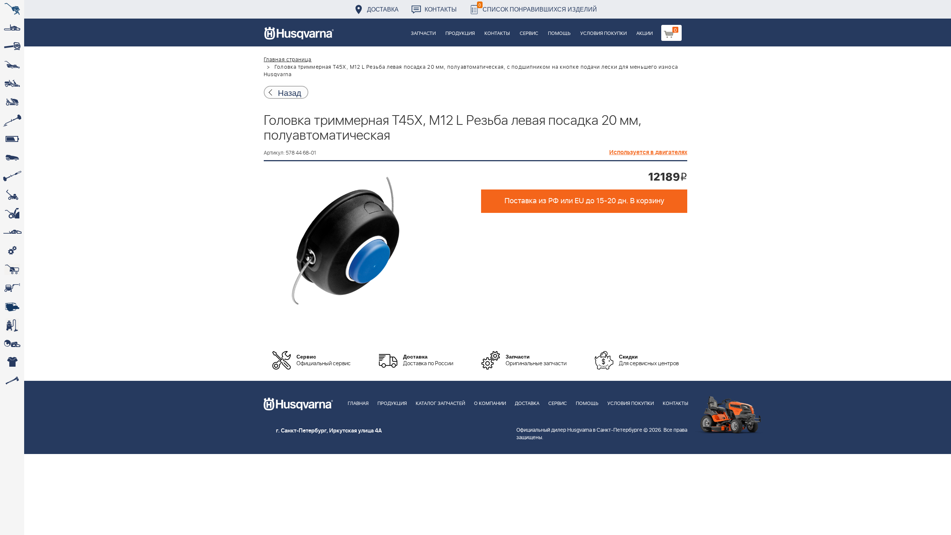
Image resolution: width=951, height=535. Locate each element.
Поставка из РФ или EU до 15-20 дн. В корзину (584, 201)
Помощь (559, 33)
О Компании (490, 403)
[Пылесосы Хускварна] (12, 325)
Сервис (529, 33)
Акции (644, 33)
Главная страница (288, 60)
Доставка (383, 9)
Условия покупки (603, 33)
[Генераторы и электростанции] (12, 269)
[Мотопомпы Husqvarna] (12, 306)
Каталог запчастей (440, 403)
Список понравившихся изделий (537, 7)
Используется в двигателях (648, 152)
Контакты (441, 9)
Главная (358, 403)
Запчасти (423, 33)
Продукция (460, 33)
